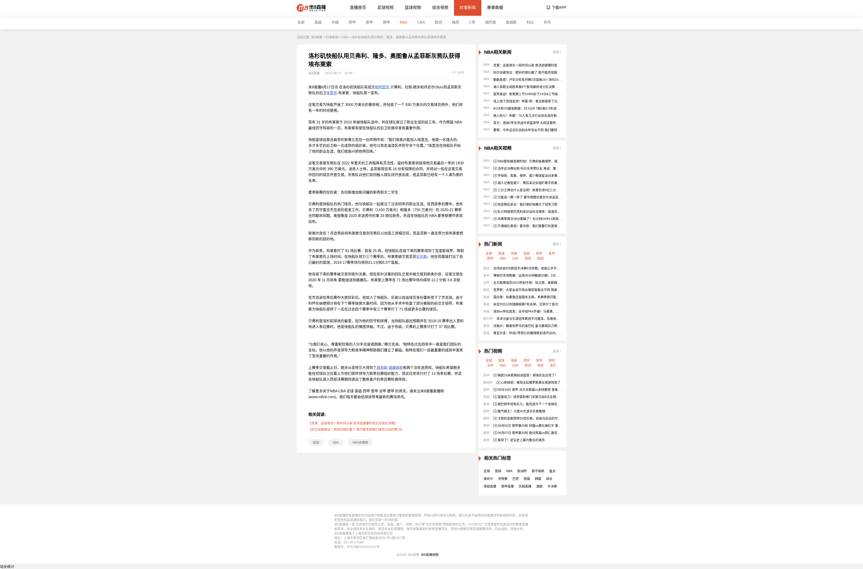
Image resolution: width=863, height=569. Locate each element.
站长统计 (7, 567)
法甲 (490, 365)
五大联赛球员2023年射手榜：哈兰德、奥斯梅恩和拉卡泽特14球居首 (541, 282)
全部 (301, 22)
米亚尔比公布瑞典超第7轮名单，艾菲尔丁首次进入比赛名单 (535, 304)
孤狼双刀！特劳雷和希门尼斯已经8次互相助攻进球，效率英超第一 (544, 397)
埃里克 (331, 93)
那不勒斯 (538, 471)
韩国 (538, 478)
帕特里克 (382, 87)
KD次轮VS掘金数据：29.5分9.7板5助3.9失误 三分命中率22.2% (537, 108)
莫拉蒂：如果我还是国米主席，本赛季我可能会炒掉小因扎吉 (535, 297)
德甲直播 (507, 486)
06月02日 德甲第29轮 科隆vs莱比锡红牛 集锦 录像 (533, 425)
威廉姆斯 (396, 368)
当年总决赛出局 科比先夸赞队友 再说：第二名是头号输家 (538, 168)
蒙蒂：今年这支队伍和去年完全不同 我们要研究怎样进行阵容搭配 (539, 130)
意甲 (369, 22)
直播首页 (358, 7)
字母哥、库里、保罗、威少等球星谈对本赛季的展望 (534, 175)
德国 (527, 478)
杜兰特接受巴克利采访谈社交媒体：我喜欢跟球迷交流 (535, 211)
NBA (403, 22)
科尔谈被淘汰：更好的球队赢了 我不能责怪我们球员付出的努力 (537, 72)
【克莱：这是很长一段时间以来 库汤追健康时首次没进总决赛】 (352, 423)
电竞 (540, 365)
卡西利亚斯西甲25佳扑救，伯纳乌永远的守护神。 (532, 418)
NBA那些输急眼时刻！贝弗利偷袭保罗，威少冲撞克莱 (535, 161)
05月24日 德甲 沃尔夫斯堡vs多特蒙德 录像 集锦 (531, 389)
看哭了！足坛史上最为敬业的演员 (521, 440)
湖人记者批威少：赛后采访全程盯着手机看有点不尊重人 (537, 183)
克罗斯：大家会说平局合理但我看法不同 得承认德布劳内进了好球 (539, 290)
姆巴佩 (490, 22)
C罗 (472, 22)
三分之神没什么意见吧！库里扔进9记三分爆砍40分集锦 (536, 190)
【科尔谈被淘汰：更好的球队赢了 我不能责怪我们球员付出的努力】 (356, 429)
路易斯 (382, 368)
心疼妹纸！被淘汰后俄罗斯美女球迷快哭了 (531, 382)
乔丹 (547, 22)
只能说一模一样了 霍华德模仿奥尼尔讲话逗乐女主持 (534, 197)
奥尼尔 (488, 478)
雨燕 (528, 258)
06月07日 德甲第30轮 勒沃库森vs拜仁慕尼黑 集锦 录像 (536, 433)
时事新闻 (468, 7)
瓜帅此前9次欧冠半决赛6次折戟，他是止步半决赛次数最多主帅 (537, 268)
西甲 (352, 22)
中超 (335, 22)
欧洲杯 (522, 471)
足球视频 (385, 7)
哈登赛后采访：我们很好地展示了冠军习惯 (527, 204)
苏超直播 (525, 486)
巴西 (515, 478)
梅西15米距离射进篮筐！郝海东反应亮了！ (528, 375)
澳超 (539, 486)
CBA (421, 22)
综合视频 (440, 7)
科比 (530, 22)
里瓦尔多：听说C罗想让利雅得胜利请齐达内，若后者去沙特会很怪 (540, 333)
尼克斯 (421, 257)
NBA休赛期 (360, 442)
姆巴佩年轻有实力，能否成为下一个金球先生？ (531, 404)
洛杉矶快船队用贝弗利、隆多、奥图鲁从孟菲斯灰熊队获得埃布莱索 (399, 37)
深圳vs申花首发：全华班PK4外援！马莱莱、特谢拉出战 (532, 311)
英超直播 (490, 486)
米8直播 (316, 37)
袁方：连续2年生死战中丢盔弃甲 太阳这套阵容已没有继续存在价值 (540, 123)
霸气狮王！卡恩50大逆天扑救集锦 (521, 411)
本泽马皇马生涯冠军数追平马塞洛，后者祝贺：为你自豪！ (537, 318)
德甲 (386, 22)
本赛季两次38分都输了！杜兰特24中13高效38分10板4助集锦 (540, 219)
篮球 (316, 442)
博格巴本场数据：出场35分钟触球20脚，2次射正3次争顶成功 (536, 275)
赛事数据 (495, 7)
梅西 (455, 22)
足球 (489, 253)
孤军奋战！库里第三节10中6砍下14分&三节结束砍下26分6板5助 (538, 94)
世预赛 (502, 478)
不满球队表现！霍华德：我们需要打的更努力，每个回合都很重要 (543, 226)
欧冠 (438, 22)
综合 (549, 478)
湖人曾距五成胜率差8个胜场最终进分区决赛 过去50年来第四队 (537, 87)
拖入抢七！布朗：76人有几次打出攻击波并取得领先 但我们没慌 (538, 115)
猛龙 (552, 471)
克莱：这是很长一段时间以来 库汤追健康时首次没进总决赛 (534, 65)
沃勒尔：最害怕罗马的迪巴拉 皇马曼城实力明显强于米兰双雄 (536, 326)
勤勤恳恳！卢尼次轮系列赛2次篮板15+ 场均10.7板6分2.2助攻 (536, 79)
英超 (318, 22)
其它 (553, 365)
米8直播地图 (429, 554)
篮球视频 (413, 7)
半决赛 (552, 486)
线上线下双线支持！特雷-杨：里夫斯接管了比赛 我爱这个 (533, 101)
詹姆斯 (511, 22)
